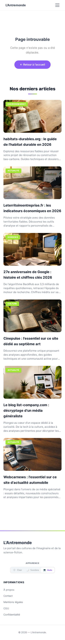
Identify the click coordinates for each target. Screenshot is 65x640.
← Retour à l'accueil (32, 64)
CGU (6, 608)
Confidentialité (11, 614)
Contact (8, 595)
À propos (8, 589)
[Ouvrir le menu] (57, 5)
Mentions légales (13, 602)
